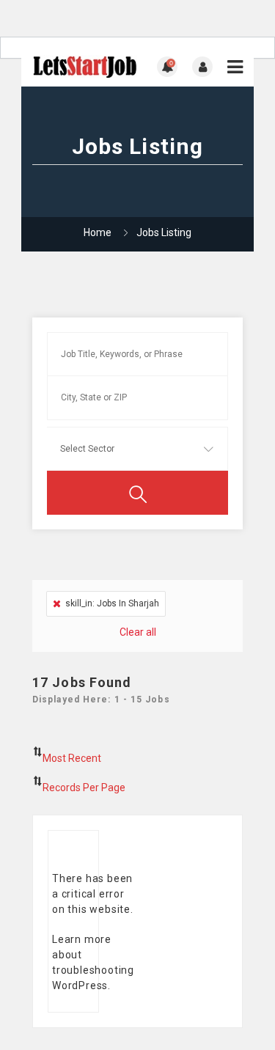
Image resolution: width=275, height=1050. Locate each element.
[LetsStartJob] (85, 67)
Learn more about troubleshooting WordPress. (93, 962)
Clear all (138, 632)
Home (97, 232)
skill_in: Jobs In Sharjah (112, 603)
